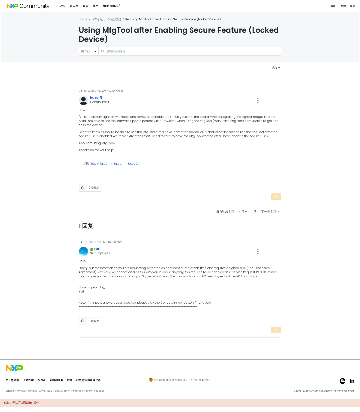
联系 (70, 380)
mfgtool (116, 163)
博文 (95, 6)
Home (83, 19)
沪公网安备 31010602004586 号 (171, 380)
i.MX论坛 (97, 19)
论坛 (62, 6)
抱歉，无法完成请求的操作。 (22, 403)
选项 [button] (275, 68)
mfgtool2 (131, 163)
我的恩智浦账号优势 (88, 380)
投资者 (42, 380)
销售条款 (32, 391)
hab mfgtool (99, 163)
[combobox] (189, 51)
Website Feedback (93, 391)
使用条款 (21, 391)
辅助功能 (76, 391)
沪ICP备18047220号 (200, 380)
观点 (85, 6)
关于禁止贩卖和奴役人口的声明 (54, 391)
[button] (257, 100)
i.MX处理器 (114, 19)
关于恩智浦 (12, 380)
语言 (333, 6)
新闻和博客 (56, 380)
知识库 (74, 6)
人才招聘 (28, 380)
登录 (352, 6)
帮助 (343, 6)
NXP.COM (110, 6)
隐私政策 (10, 391)
